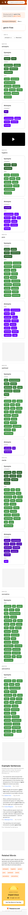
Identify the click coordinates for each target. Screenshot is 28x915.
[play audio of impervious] (8, 898)
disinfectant (13, 68)
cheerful (7, 540)
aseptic (7, 79)
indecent (7, 321)
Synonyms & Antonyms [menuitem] (9, 21)
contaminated (9, 118)
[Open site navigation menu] (3, 2)
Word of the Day (13, 892)
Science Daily (8, 786)
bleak (12, 404)
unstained (7, 291)
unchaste (15, 331)
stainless (14, 273)
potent (19, 544)
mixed (6, 324)
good (6, 178)
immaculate (17, 263)
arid (14, 401)
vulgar (15, 335)
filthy (13, 217)
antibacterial (8, 65)
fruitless (19, 408)
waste (6, 394)
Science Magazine (9, 806)
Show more (18, 37)
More (19, 21)
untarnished (16, 295)
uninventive (16, 649)
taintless (7, 281)
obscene (13, 324)
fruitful (13, 544)
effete (7, 408)
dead (17, 404)
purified (13, 249)
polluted (17, 118)
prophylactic (8, 72)
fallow (12, 408)
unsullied (15, 291)
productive (8, 451)
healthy (12, 178)
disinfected (14, 175)
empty (20, 387)
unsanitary (14, 121)
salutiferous (8, 185)
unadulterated (15, 253)
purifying (12, 89)
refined (7, 253)
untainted (7, 295)
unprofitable (17, 426)
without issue (8, 433)
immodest (8, 317)
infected (7, 221)
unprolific (7, 430)
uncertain (7, 331)
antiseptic (8, 401)
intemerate (8, 266)
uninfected (8, 193)
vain (14, 430)
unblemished (15, 281)
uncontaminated (9, 189)
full (14, 448)
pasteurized (17, 266)
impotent (7, 415)
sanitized (10, 872)
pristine (7, 249)
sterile (14, 58)
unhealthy (7, 207)
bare (6, 380)
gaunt (12, 412)
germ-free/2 (17, 16)
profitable (16, 547)
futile (6, 412)
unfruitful (13, 422)
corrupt (7, 313)
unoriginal (7, 653)
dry (15, 387)
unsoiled (7, 288)
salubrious (8, 182)
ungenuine (8, 335)
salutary (15, 182)
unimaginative (9, 645)
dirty (6, 111)
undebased (8, 284)
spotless (7, 273)
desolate (13, 383)
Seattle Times (8, 795)
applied (7, 310)
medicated (16, 86)
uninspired (8, 649)
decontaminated (14, 380)
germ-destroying (9, 82)
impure (15, 317)
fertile (6, 544)
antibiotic (17, 65)
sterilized (7, 93)
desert (7, 383)
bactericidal (14, 79)
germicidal (8, 86)
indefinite (15, 321)
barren (7, 404)
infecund (14, 415)
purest (20, 869)
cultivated (8, 448)
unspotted (15, 288)
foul (19, 217)
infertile (7, 419)
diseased (7, 217)
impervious (13, 894)
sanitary (19, 89)
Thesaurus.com (5, 2)
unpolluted (8, 97)
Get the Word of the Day (13, 902)
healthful (7, 164)
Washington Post (9, 819)
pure (6, 89)
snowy (13, 270)
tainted (14, 328)
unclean (7, 121)
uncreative (16, 716)
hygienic (7, 58)
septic (6, 422)
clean (6, 68)
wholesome (8, 168)
